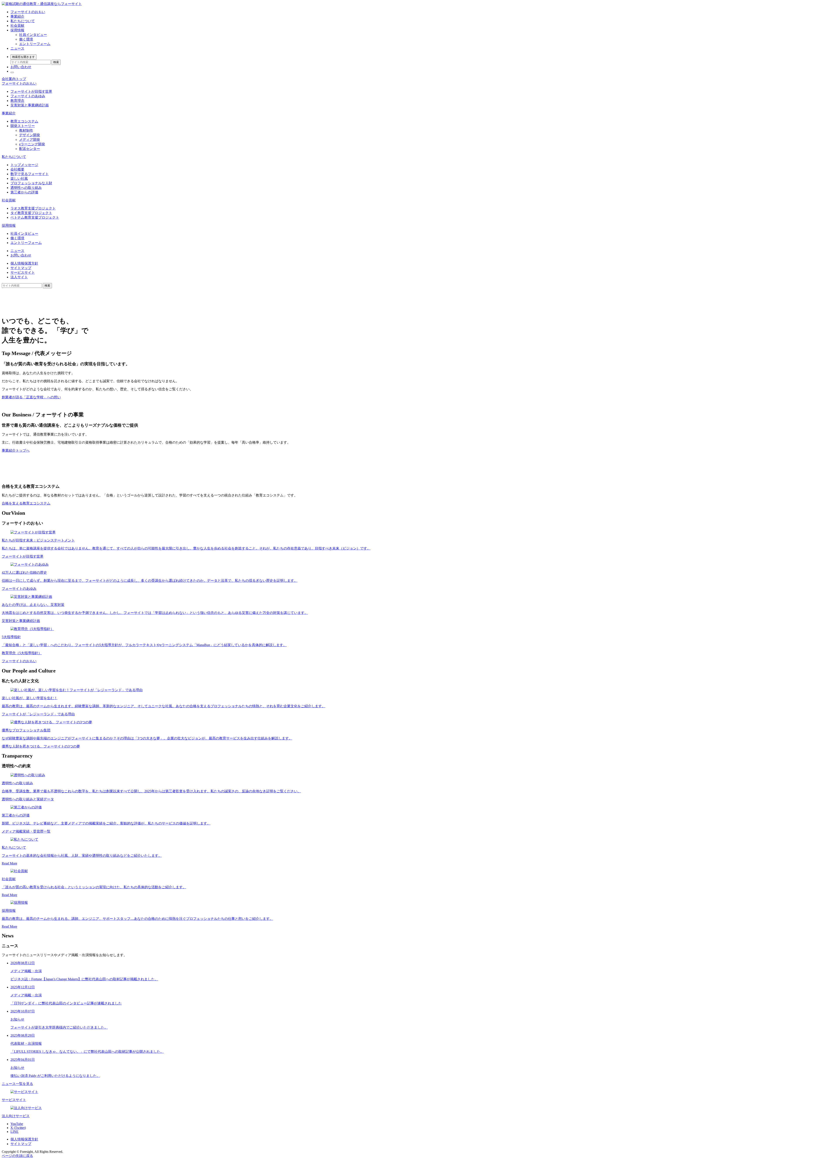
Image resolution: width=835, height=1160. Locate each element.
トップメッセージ (24, 165)
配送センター (29, 149)
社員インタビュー (33, 35)
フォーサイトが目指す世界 (31, 91)
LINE (14, 1131)
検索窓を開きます (23, 57)
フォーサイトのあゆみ (27, 96)
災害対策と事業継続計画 (29, 105)
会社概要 (17, 169)
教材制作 (26, 130)
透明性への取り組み (26, 187)
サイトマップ (20, 268)
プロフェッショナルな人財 (31, 183)
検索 (56, 62)
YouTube (16, 1124)
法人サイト (19, 277)
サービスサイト (22, 272)
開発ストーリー (22, 126)
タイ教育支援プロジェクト (31, 213)
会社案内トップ (14, 79)
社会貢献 (17, 25)
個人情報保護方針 (24, 263)
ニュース (17, 48)
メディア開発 (29, 139)
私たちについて (22, 21)
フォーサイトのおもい (27, 12)
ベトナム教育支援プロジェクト (34, 217)
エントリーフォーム (34, 44)
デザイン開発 (29, 135)
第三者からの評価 (24, 192)
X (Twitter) (18, 1128)
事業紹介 (17, 16)
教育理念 (17, 100)
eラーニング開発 (32, 144)
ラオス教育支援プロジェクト (33, 208)
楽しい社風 (19, 178)
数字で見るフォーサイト (29, 174)
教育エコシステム (24, 121)
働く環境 (26, 39)
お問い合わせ (20, 67)
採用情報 (17, 30)
